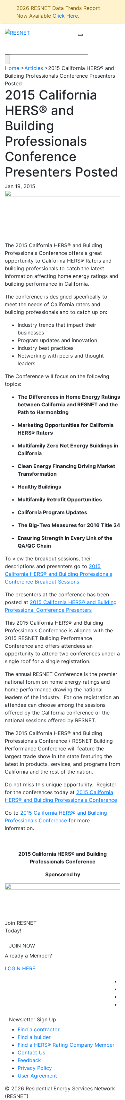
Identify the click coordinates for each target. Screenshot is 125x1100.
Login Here (20, 968)
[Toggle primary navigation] (87, 40)
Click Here (65, 16)
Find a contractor (39, 1029)
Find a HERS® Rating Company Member (66, 1045)
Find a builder (34, 1037)
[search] (80, 35)
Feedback (29, 1060)
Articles (33, 68)
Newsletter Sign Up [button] (32, 1019)
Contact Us (31, 1052)
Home (12, 68)
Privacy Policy (35, 1068)
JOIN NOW (22, 945)
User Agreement (37, 1075)
